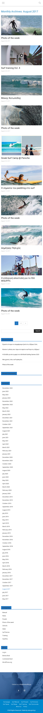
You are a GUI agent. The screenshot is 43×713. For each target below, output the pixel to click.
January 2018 (6, 573)
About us (18, 706)
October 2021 (6, 424)
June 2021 (5, 437)
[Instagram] (24, 691)
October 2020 (6, 464)
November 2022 (7, 401)
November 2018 (7, 540)
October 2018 (6, 543)
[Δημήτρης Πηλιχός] (21, 235)
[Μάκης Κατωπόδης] (21, 85)
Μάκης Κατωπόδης (11, 98)
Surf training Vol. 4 (10, 68)
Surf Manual (15, 702)
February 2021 (6, 451)
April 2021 (5, 444)
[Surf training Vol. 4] (21, 55)
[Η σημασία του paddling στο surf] (21, 175)
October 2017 (6, 582)
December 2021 (7, 418)
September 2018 (7, 546)
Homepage (6, 702)
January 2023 (6, 398)
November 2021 (7, 421)
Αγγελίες (5, 639)
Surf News (14, 704)
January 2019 (6, 533)
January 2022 (6, 414)
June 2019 (5, 517)
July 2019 (5, 513)
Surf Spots (6, 704)
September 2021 (7, 428)
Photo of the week (10, 38)
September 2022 (7, 404)
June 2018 (5, 556)
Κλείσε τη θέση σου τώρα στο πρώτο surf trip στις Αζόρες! (20, 349)
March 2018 (6, 566)
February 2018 (6, 569)
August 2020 (6, 470)
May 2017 (5, 599)
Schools (4, 626)
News (4, 616)
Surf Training (23, 704)
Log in (4, 652)
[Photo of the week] (21, 25)
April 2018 (5, 563)
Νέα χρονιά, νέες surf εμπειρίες (12, 359)
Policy (25, 706)
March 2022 (6, 411)
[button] (40, 3)
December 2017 (7, 576)
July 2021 (5, 434)
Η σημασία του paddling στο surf (18, 188)
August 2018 (6, 549)
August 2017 (6, 589)
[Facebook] (18, 691)
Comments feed (7, 659)
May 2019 (5, 520)
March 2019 (6, 526)
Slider (4, 629)
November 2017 (7, 579)
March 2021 (6, 447)
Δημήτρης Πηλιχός (11, 248)
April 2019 (5, 523)
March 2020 (6, 487)
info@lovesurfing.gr (25, 684)
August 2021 (6, 431)
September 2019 (7, 507)
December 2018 (7, 536)
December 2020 (7, 457)
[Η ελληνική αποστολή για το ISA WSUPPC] (21, 265)
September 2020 (7, 467)
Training (4, 635)
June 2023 (5, 391)
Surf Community (33, 704)
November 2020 (7, 460)
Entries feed (6, 656)
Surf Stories (5, 632)
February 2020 (6, 490)
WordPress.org (7, 662)
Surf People (24, 702)
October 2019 (6, 503)
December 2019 (7, 497)
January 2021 (6, 454)
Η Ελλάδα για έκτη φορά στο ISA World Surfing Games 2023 (20, 354)
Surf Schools (34, 702)
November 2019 (7, 500)
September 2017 (7, 586)
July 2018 (5, 553)
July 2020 (5, 474)
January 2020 (6, 493)
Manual (4, 612)
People (4, 619)
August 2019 (6, 510)
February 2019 (6, 530)
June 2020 (5, 477)
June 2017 (5, 596)
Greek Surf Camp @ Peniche (15, 158)
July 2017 (5, 592)
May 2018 (5, 559)
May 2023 (5, 395)
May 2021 (5, 441)
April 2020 (5, 484)
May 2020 (5, 480)
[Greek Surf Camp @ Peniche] (21, 145)
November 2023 (7, 388)
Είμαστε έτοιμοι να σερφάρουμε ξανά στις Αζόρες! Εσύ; (19, 344)
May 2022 (5, 408)
